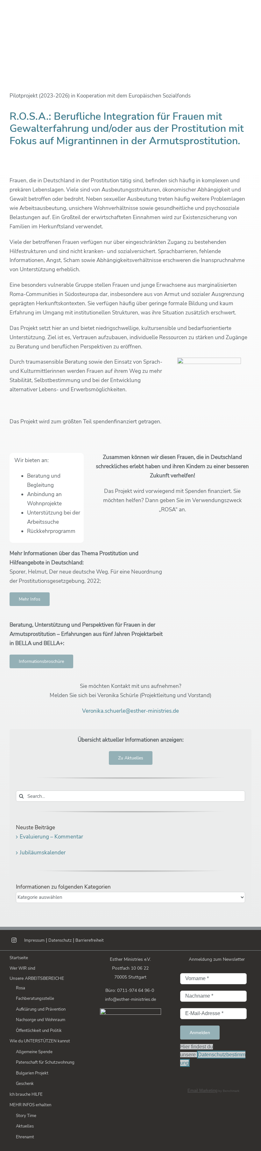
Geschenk (25, 1084)
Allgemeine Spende (34, 1052)
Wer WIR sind (22, 968)
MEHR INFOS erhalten (30, 1105)
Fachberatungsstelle (35, 998)
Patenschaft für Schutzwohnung (45, 1062)
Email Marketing (202, 1090)
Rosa (20, 988)
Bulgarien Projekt (32, 1073)
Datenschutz (60, 940)
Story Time (26, 1116)
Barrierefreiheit (89, 940)
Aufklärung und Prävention (41, 1009)
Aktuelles (25, 1126)
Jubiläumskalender (43, 852)
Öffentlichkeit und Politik (39, 1030)
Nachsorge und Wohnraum (40, 1020)
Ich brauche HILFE (26, 1094)
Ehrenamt (25, 1137)
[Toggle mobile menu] (248, 13)
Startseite (19, 958)
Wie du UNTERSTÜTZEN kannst (40, 1041)
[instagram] (14, 940)
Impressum (34, 940)
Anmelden (200, 1032)
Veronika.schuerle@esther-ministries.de (130, 711)
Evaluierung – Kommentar (51, 836)
